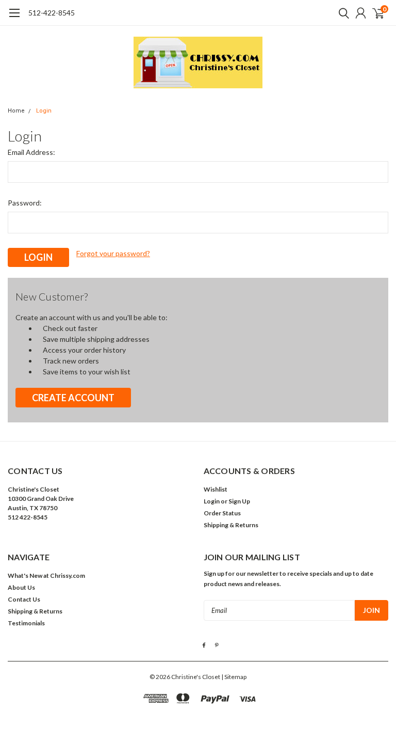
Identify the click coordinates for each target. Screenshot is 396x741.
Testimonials (26, 623)
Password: (25, 202)
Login (44, 110)
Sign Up (239, 501)
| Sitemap (233, 677)
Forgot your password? (113, 253)
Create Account (73, 397)
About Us (21, 587)
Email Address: (31, 152)
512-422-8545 (51, 12)
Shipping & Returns (231, 525)
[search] (341, 13)
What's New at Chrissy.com (46, 575)
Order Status (222, 513)
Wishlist (215, 489)
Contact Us (24, 599)
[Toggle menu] (14, 18)
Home (16, 110)
